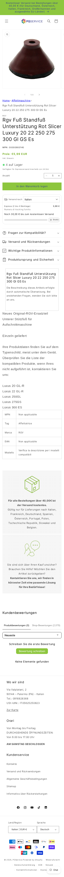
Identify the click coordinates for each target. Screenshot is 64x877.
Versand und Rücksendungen (24, 771)
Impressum (45, 870)
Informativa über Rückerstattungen (27, 793)
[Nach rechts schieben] (39, 94)
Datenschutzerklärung (24, 865)
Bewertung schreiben (32, 651)
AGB (40, 865)
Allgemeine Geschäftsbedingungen (27, 778)
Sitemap (11, 786)
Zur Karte (12, 710)
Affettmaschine (21, 100)
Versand (49, 865)
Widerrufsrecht (53, 860)
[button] (6, 21)
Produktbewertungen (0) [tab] (16, 625)
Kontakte (12, 763)
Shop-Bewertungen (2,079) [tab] (46, 625)
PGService (17, 860)
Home (6, 100)
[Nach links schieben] (24, 94)
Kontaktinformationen (26, 870)
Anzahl (6, 175)
